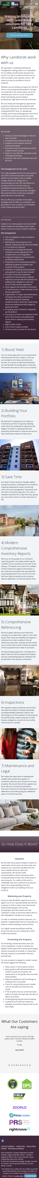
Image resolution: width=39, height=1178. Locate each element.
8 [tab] (27, 1065)
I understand (30, 1176)
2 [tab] (14, 1065)
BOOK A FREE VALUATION (20, 35)
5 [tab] (20, 1065)
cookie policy (19, 1176)
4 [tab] (18, 1065)
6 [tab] (22, 1065)
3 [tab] (16, 1065)
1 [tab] (11, 1065)
